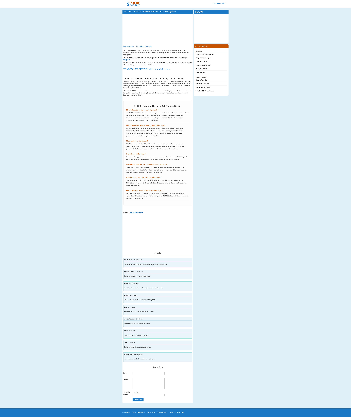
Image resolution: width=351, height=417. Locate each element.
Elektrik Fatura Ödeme (203, 65)
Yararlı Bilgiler (200, 72)
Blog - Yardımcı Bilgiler (203, 58)
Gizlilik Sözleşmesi (138, 412)
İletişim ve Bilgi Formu (177, 412)
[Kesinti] (133, 2)
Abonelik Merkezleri (202, 61)
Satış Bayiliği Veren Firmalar (205, 91)
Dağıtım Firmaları (201, 69)
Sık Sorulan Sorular (202, 84)
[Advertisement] (157, 28)
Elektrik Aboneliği (201, 80)
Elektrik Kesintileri (219, 3)
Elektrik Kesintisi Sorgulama (205, 54)
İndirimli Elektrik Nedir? (203, 87)
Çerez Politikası (162, 412)
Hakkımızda (151, 412)
